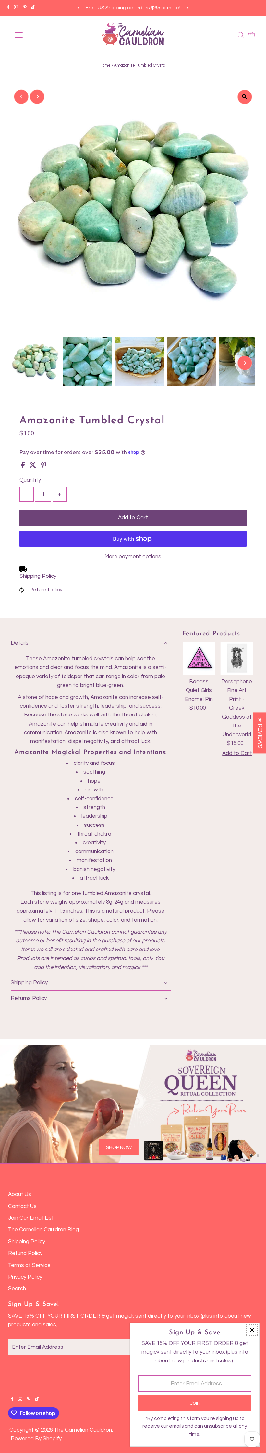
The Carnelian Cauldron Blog (43, 1230)
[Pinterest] (24, 8)
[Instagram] (16, 8)
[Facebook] (8, 8)
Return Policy (45, 590)
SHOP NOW (64, 1133)
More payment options (132, 557)
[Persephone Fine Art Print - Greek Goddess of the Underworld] (236, 658)
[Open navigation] (39, 35)
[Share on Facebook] (23, 466)
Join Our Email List (31, 1218)
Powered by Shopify (36, 1439)
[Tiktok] (33, 8)
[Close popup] (252, 1330)
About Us (19, 1194)
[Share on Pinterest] (43, 466)
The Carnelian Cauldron (83, 1430)
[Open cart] (251, 35)
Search (17, 1289)
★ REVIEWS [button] (260, 732)
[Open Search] (241, 35)
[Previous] (79, 8)
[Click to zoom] (244, 97)
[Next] (187, 8)
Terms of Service (29, 1265)
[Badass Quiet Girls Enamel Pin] (199, 658)
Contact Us (22, 1206)
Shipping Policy (37, 576)
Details (20, 643)
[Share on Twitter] (33, 466)
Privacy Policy (25, 1277)
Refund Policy (25, 1253)
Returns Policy (29, 998)
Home (105, 65)
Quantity (30, 480)
